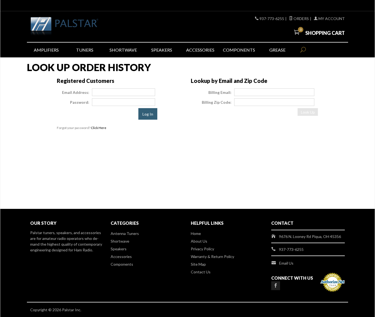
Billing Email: (219, 92)
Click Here (98, 128)
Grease (277, 49)
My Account (331, 18)
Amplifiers (46, 49)
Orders (301, 18)
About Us (199, 241)
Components (239, 49)
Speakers (161, 49)
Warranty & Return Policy (212, 256)
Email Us (286, 263)
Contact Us (201, 272)
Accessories (200, 49)
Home (196, 233)
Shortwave (123, 49)
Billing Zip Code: (216, 102)
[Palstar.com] (80, 26)
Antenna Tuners (125, 233)
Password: (79, 102)
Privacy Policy (202, 248)
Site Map (198, 264)
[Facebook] (275, 285)
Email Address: (75, 92)
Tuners (84, 49)
